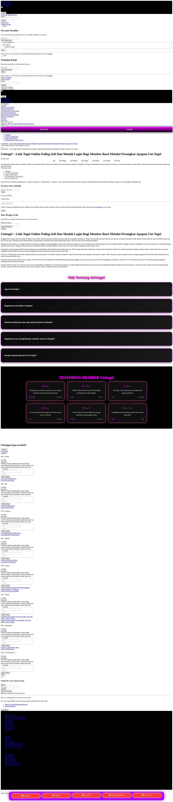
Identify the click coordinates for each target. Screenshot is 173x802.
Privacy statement (10, 759)
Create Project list (7, 227)
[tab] (1, 677)
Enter (3, 192)
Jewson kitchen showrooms (13, 744)
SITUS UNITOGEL (7, 116)
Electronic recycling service (13, 747)
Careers (7, 738)
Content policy (9, 754)
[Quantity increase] (3, 501)
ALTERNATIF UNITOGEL (10, 111)
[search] (10, 19)
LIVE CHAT (148, 795)
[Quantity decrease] (5, 501)
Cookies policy (9, 756)
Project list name (6, 222)
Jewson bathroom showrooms (14, 745)
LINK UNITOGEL (7, 109)
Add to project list (7, 203)
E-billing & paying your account (15, 719)
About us (8, 736)
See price (4, 462)
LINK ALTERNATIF (118, 795)
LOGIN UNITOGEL (8, 107)
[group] (2, 693)
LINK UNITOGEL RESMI (10, 115)
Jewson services (10, 742)
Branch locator (9, 715)
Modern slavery (10, 758)
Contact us (8, 740)
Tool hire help (9, 729)
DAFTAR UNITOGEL (8, 113)
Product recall (9, 720)
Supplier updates (10, 728)
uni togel (16, 249)
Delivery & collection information (15, 717)
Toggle (3, 13)
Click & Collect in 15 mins (9, 124)
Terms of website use (11, 765)
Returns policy (9, 724)
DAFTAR (4, 120)
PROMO (27, 795)
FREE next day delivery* (26, 124)
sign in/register (97, 207)
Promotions (8, 722)
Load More (5, 710)
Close (3, 125)
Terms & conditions (11, 761)
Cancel (4, 229)
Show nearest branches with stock (14, 693)
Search (3, 16)
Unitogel (3, 106)
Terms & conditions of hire (13, 763)
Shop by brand (9, 726)
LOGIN (3, 118)
